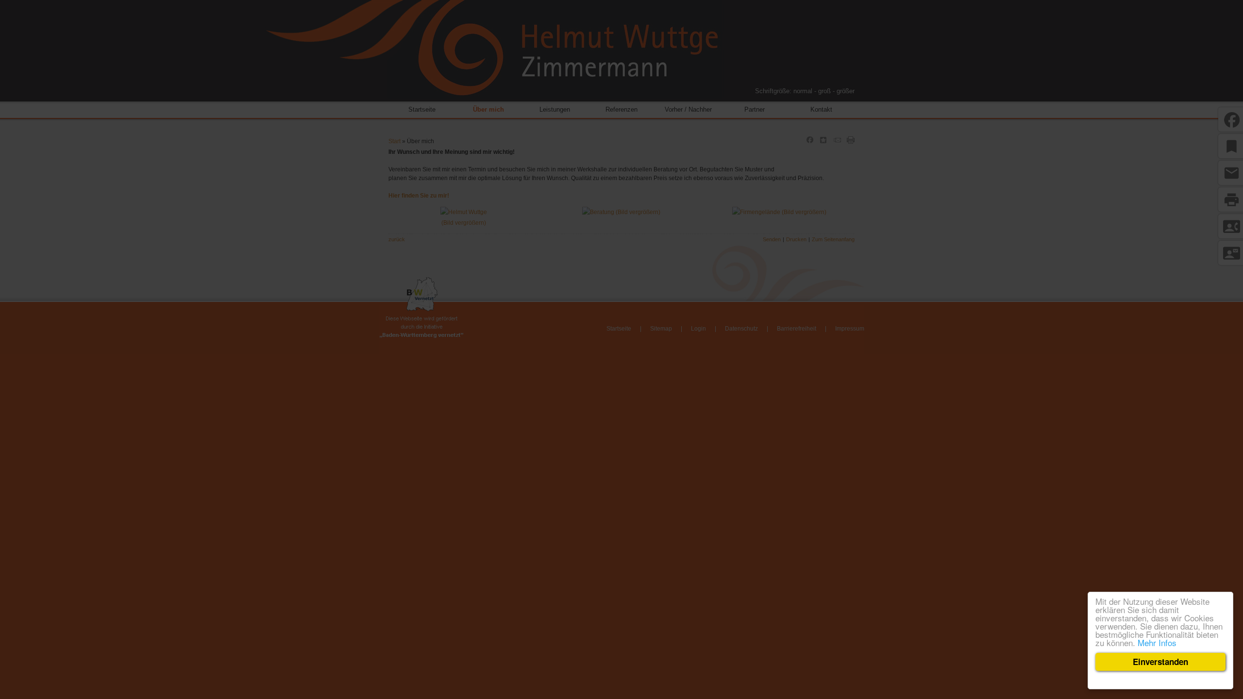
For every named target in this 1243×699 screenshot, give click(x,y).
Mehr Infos (1157, 642)
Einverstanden (1160, 661)
